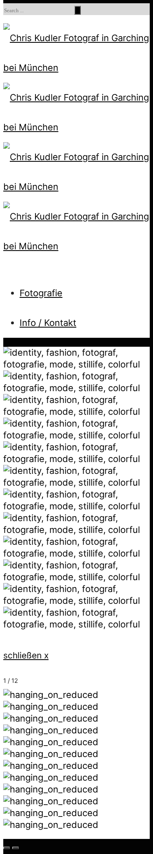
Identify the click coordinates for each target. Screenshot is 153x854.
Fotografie (41, 293)
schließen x (26, 655)
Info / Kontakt (48, 322)
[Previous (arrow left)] (6, 848)
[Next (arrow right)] (15, 848)
